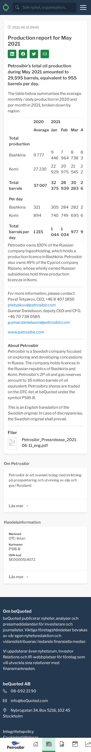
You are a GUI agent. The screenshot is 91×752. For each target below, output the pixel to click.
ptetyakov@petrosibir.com (32, 305)
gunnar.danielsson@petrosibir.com (39, 322)
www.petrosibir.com (26, 332)
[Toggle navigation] (83, 7)
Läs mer (16, 506)
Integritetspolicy (18, 731)
